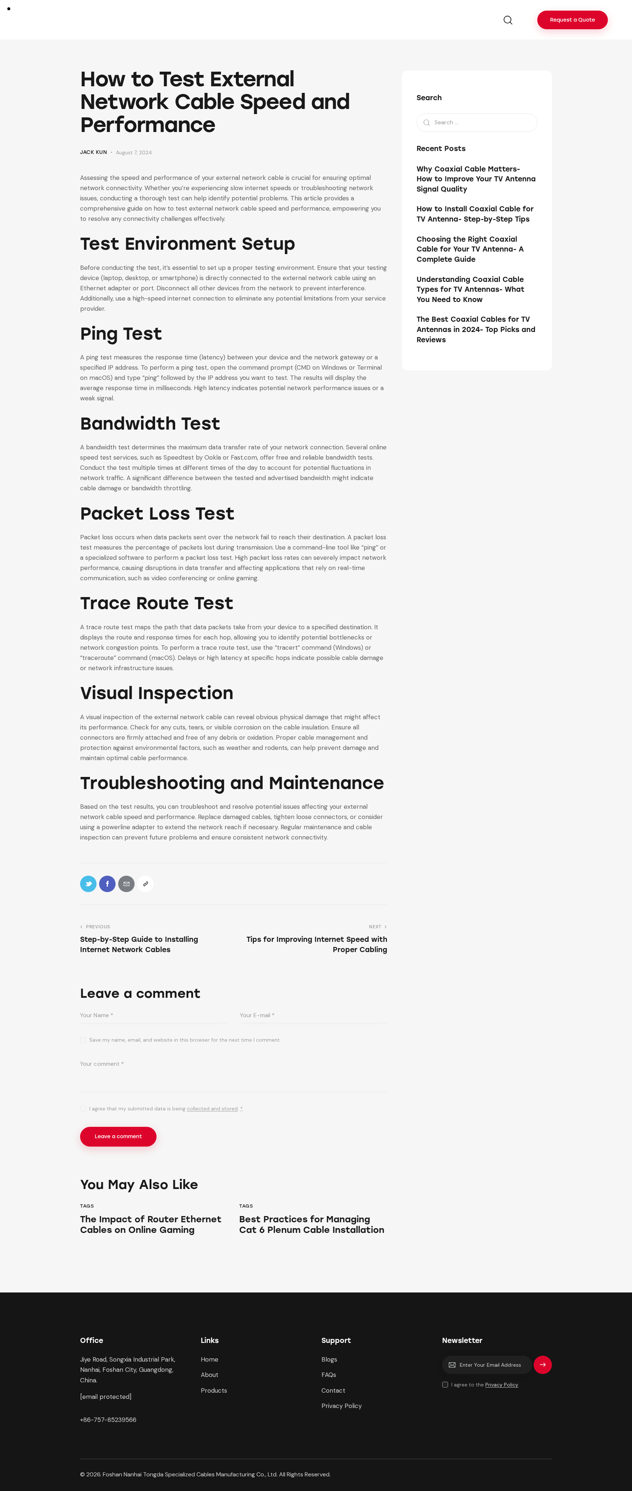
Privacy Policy (501, 1385)
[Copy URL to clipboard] (145, 884)
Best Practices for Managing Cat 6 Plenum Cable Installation (311, 1224)
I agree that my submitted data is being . (166, 1108)
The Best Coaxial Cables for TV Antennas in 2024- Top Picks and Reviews (476, 329)
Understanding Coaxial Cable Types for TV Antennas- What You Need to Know (470, 289)
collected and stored (212, 1108)
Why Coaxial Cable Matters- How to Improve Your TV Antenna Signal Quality (476, 179)
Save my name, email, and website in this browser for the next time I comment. (185, 1040)
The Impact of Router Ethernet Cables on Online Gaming (151, 1224)
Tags (87, 1206)
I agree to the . (485, 1384)
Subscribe (543, 1368)
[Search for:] (477, 122)
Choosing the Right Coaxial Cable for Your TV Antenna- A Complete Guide (470, 249)
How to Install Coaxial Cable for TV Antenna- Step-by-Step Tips (475, 214)
